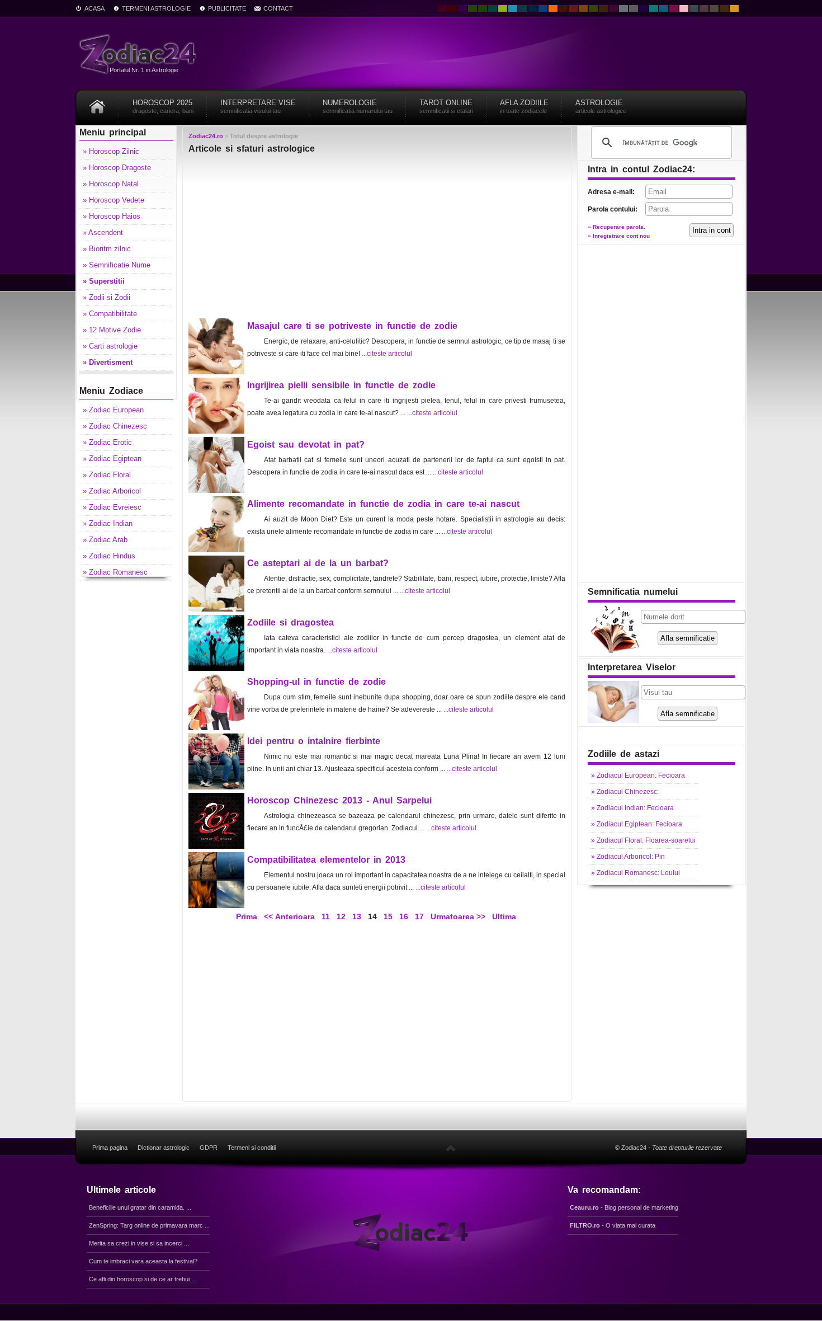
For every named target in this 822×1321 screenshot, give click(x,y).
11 (326, 916)
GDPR (209, 1147)
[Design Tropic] (492, 8)
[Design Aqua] (512, 8)
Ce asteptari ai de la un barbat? (318, 563)
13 (356, 916)
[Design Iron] (693, 8)
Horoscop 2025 (163, 106)
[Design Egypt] (704, 8)
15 (388, 916)
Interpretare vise (258, 106)
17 (419, 916)
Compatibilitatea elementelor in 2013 (326, 859)
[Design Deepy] (542, 8)
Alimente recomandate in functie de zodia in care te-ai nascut (383, 504)
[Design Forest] (593, 8)
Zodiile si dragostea (290, 622)
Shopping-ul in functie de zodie (316, 682)
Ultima (503, 916)
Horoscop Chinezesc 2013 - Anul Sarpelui (339, 800)
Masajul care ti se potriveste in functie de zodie (352, 326)
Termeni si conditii (252, 1147)
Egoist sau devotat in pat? (306, 444)
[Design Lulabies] (683, 8)
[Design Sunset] (583, 8)
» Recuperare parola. (616, 227)
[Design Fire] (553, 8)
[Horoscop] (97, 102)
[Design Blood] (442, 8)
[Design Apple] (502, 8)
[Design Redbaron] (452, 8)
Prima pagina (109, 1147)
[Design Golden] (724, 8)
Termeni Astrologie (156, 8)
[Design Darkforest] (472, 8)
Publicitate (227, 8)
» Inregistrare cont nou (619, 236)
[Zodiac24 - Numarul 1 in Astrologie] (139, 53)
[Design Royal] (532, 8)
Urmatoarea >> (458, 916)
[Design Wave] (653, 8)
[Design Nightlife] (643, 8)
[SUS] (450, 1147)
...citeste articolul (387, 354)
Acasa (94, 8)
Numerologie (358, 106)
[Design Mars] (563, 8)
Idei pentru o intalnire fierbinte (313, 741)
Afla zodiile (524, 106)
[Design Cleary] (663, 8)
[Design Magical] (462, 8)
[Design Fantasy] (613, 8)
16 (403, 916)
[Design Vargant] (573, 8)
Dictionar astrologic (164, 1147)
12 (341, 916)
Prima (245, 916)
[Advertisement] (376, 239)
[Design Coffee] (603, 8)
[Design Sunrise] (734, 8)
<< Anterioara (289, 916)
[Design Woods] (482, 8)
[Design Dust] (714, 8)
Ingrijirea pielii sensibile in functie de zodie (341, 385)
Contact (278, 8)
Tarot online (446, 106)
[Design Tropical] (522, 8)
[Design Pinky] (673, 8)
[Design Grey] (633, 8)
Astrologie (600, 106)
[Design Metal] (623, 8)
